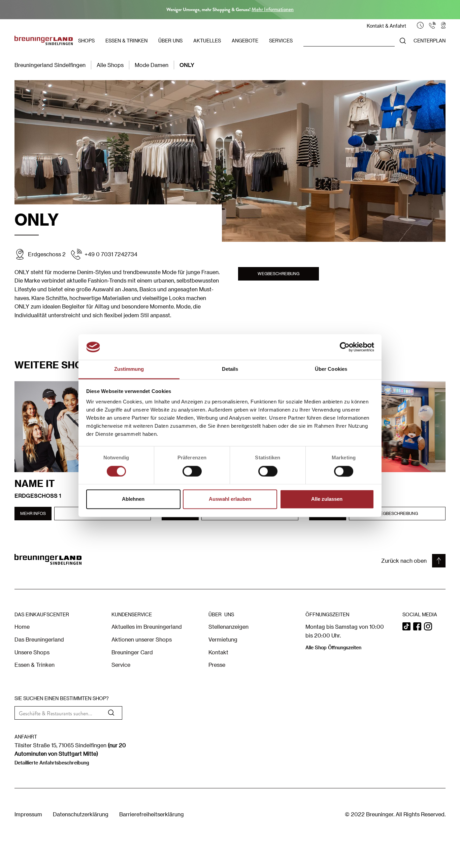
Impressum (28, 814)
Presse (216, 664)
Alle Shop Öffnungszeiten (333, 647)
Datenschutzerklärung (80, 814)
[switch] (192, 471)
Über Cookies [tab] (331, 369)
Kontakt (218, 652)
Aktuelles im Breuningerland (146, 626)
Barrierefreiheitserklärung (151, 814)
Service (120, 664)
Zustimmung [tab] (129, 369)
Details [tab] (230, 369)
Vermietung (222, 639)
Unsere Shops (32, 652)
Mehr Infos (33, 513)
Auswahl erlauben (230, 499)
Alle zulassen (326, 499)
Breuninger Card (132, 652)
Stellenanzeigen (228, 626)
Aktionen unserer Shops (141, 639)
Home (22, 626)
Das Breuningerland (39, 639)
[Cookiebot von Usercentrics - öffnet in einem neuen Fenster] (344, 347)
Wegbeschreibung (278, 273)
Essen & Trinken (34, 664)
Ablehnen (133, 499)
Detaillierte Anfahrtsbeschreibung (51, 762)
